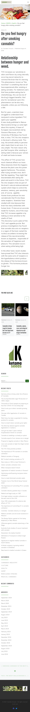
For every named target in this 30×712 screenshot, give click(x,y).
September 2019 (6, 612)
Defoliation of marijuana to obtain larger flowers (13, 537)
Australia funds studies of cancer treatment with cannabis (14, 529)
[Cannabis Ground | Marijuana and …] (6, 2)
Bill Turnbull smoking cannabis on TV (12, 459)
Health (14, 23)
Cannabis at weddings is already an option (14, 435)
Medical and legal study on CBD (11, 493)
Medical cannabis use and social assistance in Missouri (14, 515)
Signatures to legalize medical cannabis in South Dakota (13, 542)
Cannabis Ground (8, 48)
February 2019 (5, 632)
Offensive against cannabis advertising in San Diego (15, 524)
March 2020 (5, 603)
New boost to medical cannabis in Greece (13, 550)
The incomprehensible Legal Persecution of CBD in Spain (14, 400)
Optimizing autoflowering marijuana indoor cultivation (14, 474)
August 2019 (5, 615)
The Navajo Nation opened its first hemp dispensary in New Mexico (13, 519)
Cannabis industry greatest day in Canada (14, 491)
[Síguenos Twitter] (16, 708)
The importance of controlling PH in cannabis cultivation (15, 487)
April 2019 (4, 626)
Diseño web (15, 704)
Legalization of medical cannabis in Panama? (14, 470)
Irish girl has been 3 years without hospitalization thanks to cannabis (11, 432)
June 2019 (4, 620)
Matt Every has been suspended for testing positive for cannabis (14, 419)
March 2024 (5, 600)
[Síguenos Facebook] (13, 708)
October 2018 (5, 643)
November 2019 (6, 606)
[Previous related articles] (22, 299)
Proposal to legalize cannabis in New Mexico (14, 441)
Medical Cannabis (8, 577)
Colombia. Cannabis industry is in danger (13, 511)
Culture (4, 565)
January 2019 (5, 634)
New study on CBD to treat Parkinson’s (13, 462)
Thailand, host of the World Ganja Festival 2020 (14, 482)
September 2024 (6, 598)
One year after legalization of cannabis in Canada (13, 414)
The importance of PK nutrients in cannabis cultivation (14, 452)
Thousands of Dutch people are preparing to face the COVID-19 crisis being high (14, 405)
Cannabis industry (9, 563)
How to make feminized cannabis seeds (13, 478)
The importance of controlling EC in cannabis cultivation (15, 507)
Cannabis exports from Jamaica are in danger (15, 438)
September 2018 (6, 646)
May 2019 (4, 623)
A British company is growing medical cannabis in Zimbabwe (12, 546)
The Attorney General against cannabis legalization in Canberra (13, 427)
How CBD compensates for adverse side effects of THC (13, 502)
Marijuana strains (9, 574)
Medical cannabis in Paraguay (10, 456)
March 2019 (5, 629)
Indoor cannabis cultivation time (11, 465)
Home (3, 23)
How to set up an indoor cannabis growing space (14, 409)
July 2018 (4, 651)
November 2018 (6, 640)
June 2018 (4, 654)
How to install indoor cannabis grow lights (14, 423)
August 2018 (5, 648)
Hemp (3, 571)
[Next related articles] (27, 299)
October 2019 (5, 609)
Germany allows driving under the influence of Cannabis (14, 395)
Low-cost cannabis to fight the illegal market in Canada (15, 445)
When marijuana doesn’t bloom (10, 468)
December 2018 (6, 637)
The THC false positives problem (11, 449)
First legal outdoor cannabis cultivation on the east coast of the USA (14, 497)
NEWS (8, 23)
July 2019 (4, 617)
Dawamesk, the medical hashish (10, 533)
